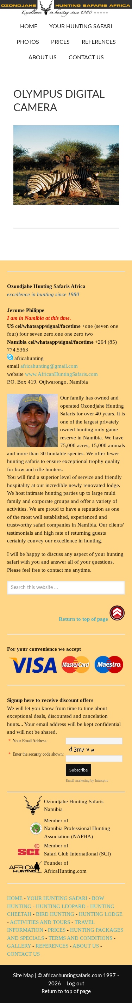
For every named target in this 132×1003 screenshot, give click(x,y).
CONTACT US (86, 57)
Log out (75, 983)
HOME (28, 26)
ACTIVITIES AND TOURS (40, 922)
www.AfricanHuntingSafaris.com (61, 374)
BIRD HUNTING (55, 914)
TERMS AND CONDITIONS (80, 938)
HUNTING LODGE (100, 914)
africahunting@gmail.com (49, 366)
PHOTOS (25, 42)
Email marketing (77, 780)
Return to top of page (66, 991)
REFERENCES (99, 42)
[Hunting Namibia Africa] (66, 15)
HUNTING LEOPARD (61, 906)
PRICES (58, 42)
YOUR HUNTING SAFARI (78, 26)
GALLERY (19, 946)
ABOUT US (43, 57)
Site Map (23, 975)
